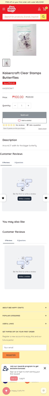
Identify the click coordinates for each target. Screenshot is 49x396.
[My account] (39, 9)
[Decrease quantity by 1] (15, 105)
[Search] (43, 16)
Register (11, 355)
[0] (44, 9)
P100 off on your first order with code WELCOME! (24, 2)
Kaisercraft (8, 88)
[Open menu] (4, 9)
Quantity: (7, 105)
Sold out (24, 115)
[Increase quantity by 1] (28, 105)
